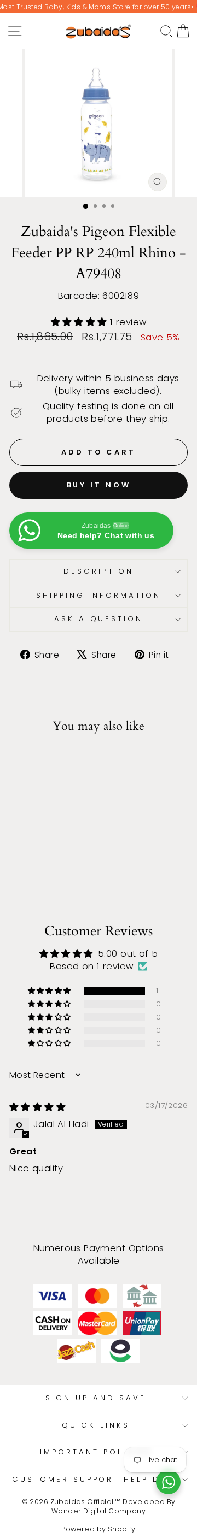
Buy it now (99, 485)
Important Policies (96, 1452)
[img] (37, 1107)
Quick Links (96, 1425)
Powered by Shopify (98, 1529)
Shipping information (98, 595)
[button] (81, 322)
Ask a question (98, 619)
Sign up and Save (95, 1398)
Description (98, 571)
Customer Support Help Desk (95, 1479)
